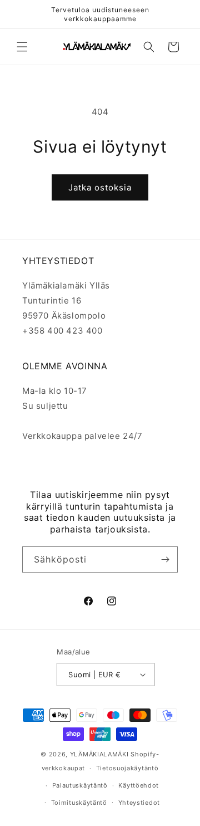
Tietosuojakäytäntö (127, 768)
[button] (22, 47)
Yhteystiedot (139, 803)
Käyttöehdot (138, 785)
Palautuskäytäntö (80, 785)
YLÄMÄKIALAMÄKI (99, 754)
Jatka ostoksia (100, 187)
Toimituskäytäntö (79, 803)
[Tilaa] (165, 559)
